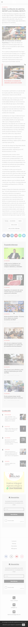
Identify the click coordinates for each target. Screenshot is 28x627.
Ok (23, 624)
